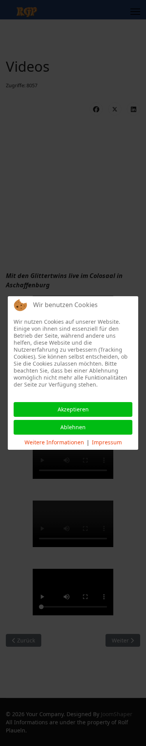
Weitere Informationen (54, 442)
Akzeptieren (73, 409)
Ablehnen (73, 427)
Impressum (107, 442)
